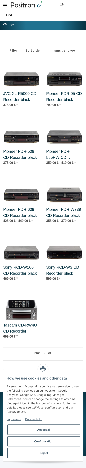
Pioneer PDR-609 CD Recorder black (20, 212)
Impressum (14, 419)
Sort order (33, 50)
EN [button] (62, 4)
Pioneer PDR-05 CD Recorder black (64, 96)
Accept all (44, 429)
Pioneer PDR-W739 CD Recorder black (63, 212)
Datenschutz (33, 419)
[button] (71, 4)
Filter (13, 50)
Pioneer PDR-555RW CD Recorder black (59, 154)
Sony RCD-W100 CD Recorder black (20, 270)
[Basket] (80, 4)
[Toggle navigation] (5, 2)
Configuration (43, 441)
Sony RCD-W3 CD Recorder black (62, 270)
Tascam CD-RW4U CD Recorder (20, 328)
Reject (44, 453)
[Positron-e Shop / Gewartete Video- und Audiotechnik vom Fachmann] (26, 4)
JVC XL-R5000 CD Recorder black (19, 96)
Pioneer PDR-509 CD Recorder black (20, 154)
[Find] (78, 15)
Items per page (64, 50)
